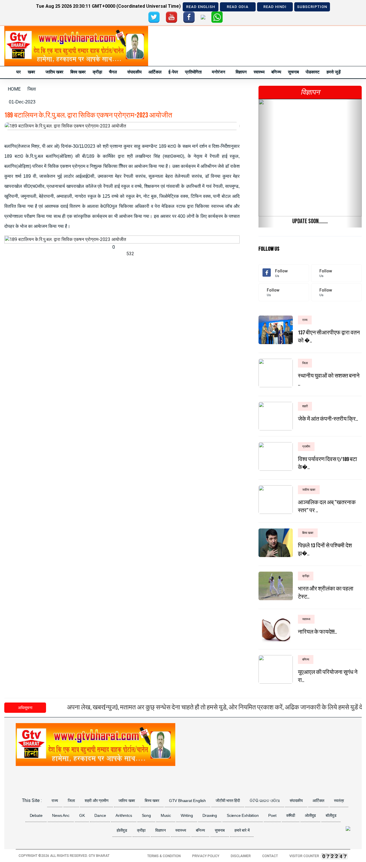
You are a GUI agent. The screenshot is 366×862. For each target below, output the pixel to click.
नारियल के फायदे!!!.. (317, 631)
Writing (187, 815)
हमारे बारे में (241, 830)
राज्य (54, 800)
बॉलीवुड (331, 815)
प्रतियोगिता (193, 72)
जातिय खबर (54, 72)
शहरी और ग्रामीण (97, 800)
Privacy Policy (205, 856)
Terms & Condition (164, 856)
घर (18, 72)
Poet (272, 815)
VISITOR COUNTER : (305, 856)
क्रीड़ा (97, 72)
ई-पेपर (173, 72)
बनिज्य (276, 72)
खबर (31, 72)
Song (146, 815)
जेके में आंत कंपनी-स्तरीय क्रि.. (328, 419)
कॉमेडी (290, 815)
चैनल (113, 72)
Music (166, 815)
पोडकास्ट (313, 72)
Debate (36, 815)
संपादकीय (134, 72)
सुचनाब (293, 72)
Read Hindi (275, 7)
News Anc (60, 815)
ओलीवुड (310, 815)
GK (82, 815)
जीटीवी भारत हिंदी (228, 800)
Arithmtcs (124, 815)
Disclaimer (241, 856)
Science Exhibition (242, 815)
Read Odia (237, 7)
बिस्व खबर (78, 72)
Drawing (209, 815)
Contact (270, 856)
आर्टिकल (155, 72)
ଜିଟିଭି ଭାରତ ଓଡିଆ (265, 800)
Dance (100, 815)
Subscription (312, 7)
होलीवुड (122, 830)
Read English (200, 7)
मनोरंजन (218, 72)
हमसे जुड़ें (334, 72)
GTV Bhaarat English (187, 800)
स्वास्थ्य (259, 72)
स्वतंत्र (339, 800)
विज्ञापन (241, 72)
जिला (71, 800)
